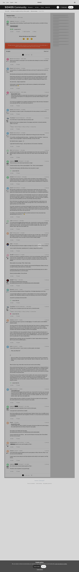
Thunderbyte (12, 117)
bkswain (11, 422)
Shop (4, 2)
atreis (11, 232)
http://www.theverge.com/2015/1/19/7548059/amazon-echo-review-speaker (24, 283)
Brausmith (12, 289)
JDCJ (11, 150)
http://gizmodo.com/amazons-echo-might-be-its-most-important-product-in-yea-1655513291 (28, 74)
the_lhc (11, 58)
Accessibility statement (47, 483)
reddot (11, 243)
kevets (11, 346)
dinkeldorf (12, 176)
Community (7, 11)
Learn (7, 2)
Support (11, 2)
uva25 (11, 220)
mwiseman (12, 21)
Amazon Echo (12, 23)
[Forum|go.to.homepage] (15, 7)
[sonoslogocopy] (39, 2)
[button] (64, 7)
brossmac (12, 319)
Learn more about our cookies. (61, 563)
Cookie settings (39, 483)
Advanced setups (34, 11)
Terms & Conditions (31, 483)
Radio (16, 2)
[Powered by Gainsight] (39, 481)
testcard (11, 279)
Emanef (11, 68)
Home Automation (14, 26)
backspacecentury (13, 442)
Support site (47, 7)
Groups (42, 7)
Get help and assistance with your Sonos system (20, 11)
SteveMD (12, 254)
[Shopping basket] (74, 2)
